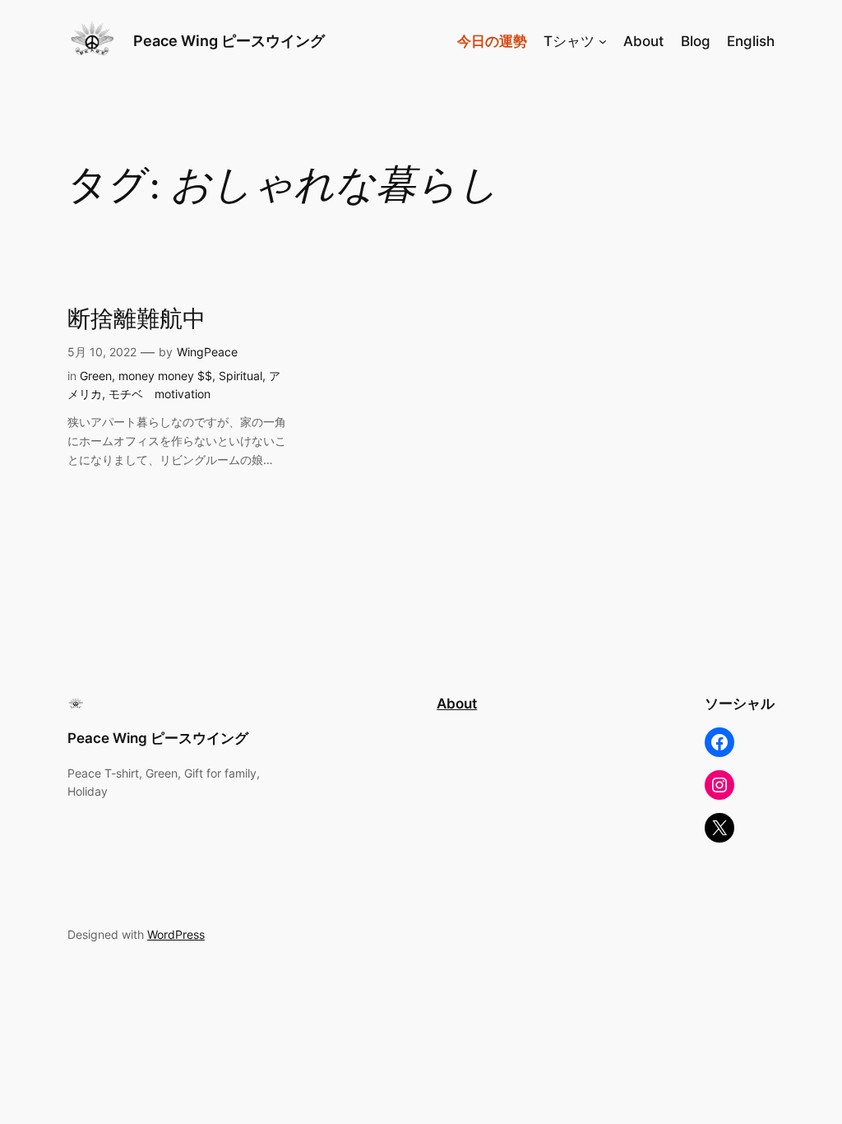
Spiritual (240, 376)
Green (96, 376)
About (457, 703)
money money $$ (165, 376)
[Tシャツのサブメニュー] (603, 41)
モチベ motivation (159, 394)
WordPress (176, 934)
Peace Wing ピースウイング (236, 40)
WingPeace (207, 352)
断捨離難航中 (136, 319)
